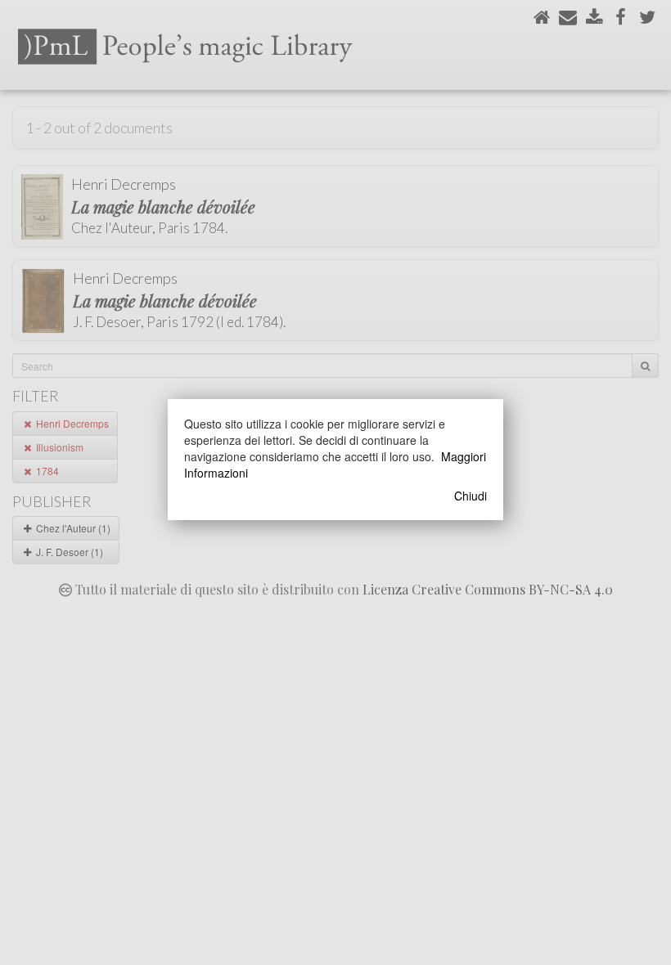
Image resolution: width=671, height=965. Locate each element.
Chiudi (470, 495)
